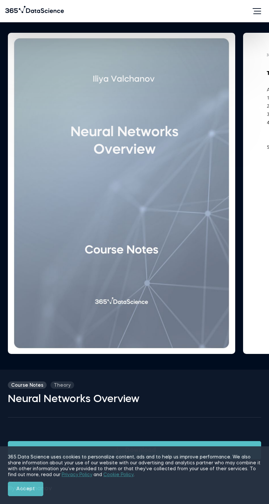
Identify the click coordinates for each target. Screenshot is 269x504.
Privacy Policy (77, 475)
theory (62, 385)
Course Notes (27, 385)
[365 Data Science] (15, 11)
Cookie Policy (118, 475)
